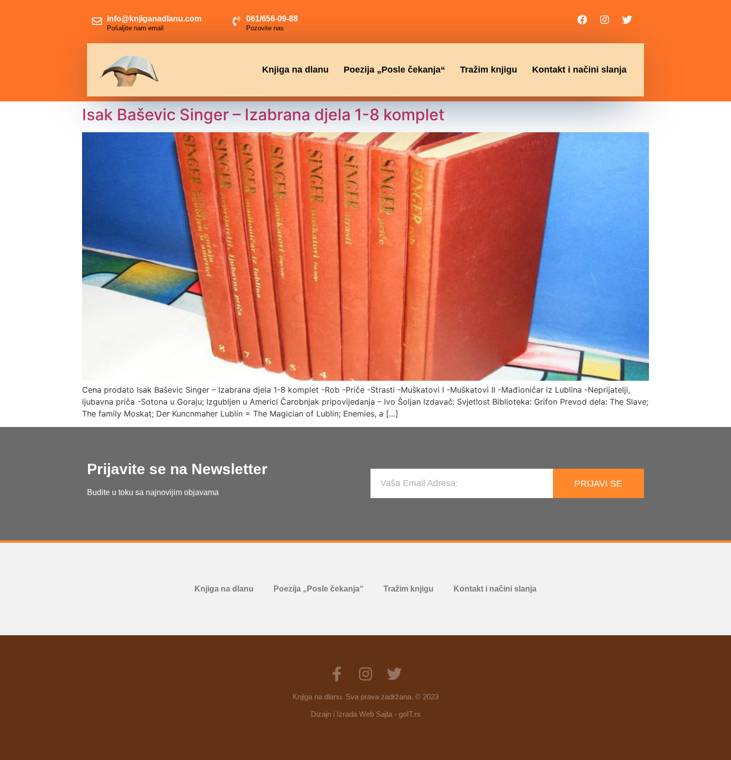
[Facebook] (582, 20)
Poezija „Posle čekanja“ (394, 70)
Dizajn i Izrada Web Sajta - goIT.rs (366, 714)
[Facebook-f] (337, 674)
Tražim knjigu (488, 70)
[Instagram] (605, 20)
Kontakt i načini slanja (579, 70)
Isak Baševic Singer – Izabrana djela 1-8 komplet (263, 114)
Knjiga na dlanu (295, 70)
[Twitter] (627, 20)
